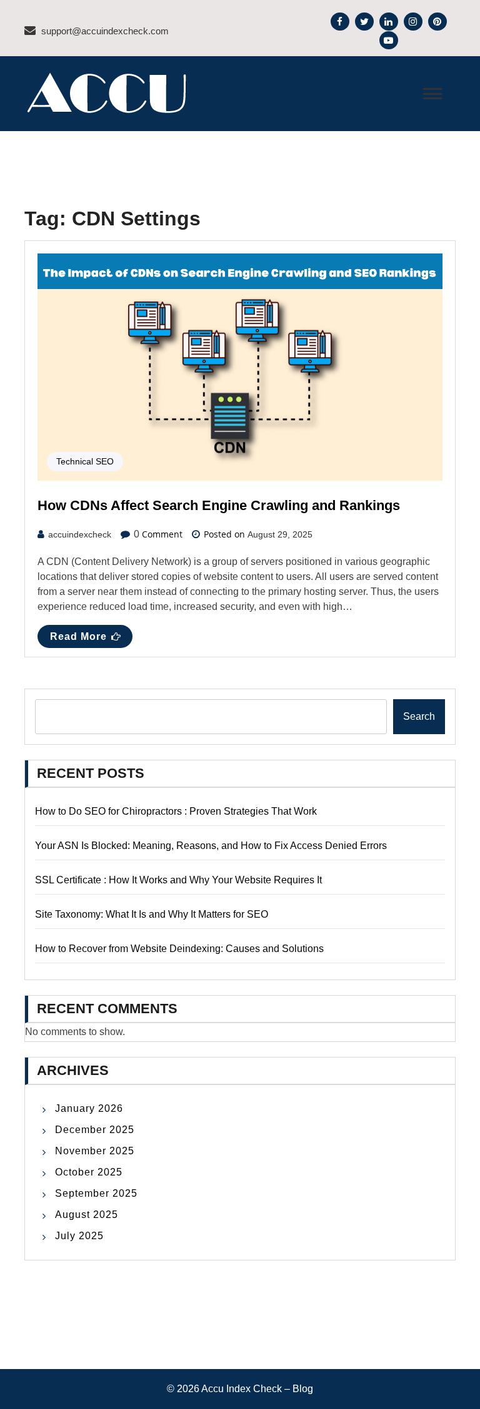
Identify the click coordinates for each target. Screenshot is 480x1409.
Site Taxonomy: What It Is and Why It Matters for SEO (151, 914)
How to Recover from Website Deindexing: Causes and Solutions (179, 948)
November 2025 (94, 1151)
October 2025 (88, 1172)
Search (419, 716)
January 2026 (89, 1108)
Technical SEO (85, 461)
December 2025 (94, 1129)
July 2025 (79, 1235)
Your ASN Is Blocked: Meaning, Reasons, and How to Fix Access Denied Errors (211, 845)
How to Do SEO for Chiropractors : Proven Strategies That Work (176, 811)
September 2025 (96, 1193)
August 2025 (86, 1214)
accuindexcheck (79, 534)
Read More (78, 636)
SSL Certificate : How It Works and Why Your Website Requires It (178, 880)
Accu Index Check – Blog (257, 1388)
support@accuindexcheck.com (105, 31)
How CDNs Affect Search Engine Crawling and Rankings (219, 505)
